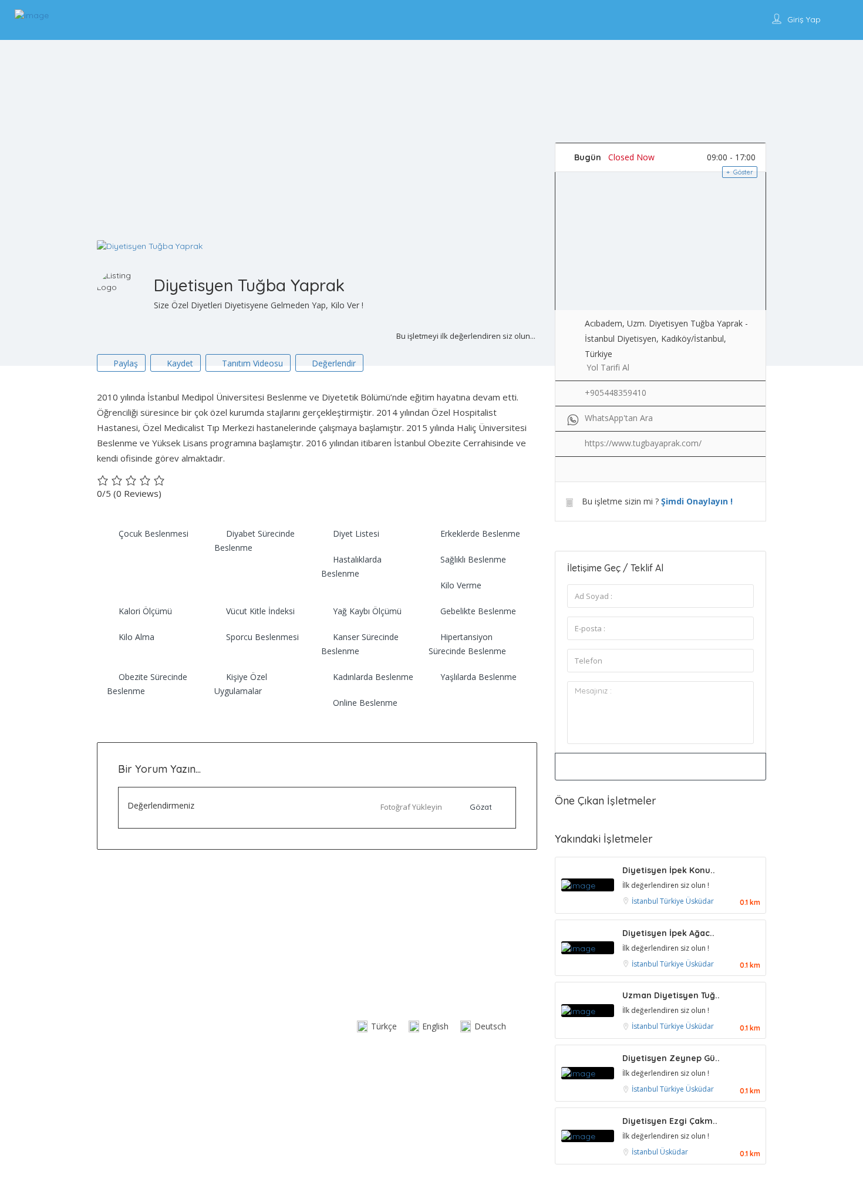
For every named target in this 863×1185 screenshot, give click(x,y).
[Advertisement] (431, 151)
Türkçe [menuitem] (384, 1026)
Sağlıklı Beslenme (473, 559)
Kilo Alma (136, 636)
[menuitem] (377, 1027)
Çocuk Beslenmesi (153, 533)
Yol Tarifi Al (607, 367)
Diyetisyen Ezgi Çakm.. (669, 1121)
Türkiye (673, 901)
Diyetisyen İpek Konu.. (668, 870)
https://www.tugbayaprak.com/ (643, 443)
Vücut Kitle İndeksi (260, 611)
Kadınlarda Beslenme (373, 676)
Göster (742, 172)
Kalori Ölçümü (145, 611)
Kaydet (178, 363)
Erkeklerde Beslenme (480, 533)
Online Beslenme (365, 702)
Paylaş (124, 363)
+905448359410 (615, 392)
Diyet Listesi (356, 533)
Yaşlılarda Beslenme (478, 676)
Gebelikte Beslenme (478, 611)
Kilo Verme (460, 585)
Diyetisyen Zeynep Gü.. (671, 1058)
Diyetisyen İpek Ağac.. (668, 933)
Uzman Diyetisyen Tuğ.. (671, 995)
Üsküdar (700, 901)
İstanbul (646, 901)
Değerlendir (332, 363)
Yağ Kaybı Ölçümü (367, 611)
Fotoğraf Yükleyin (411, 807)
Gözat (481, 807)
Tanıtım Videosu (251, 363)
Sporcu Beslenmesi (262, 636)
